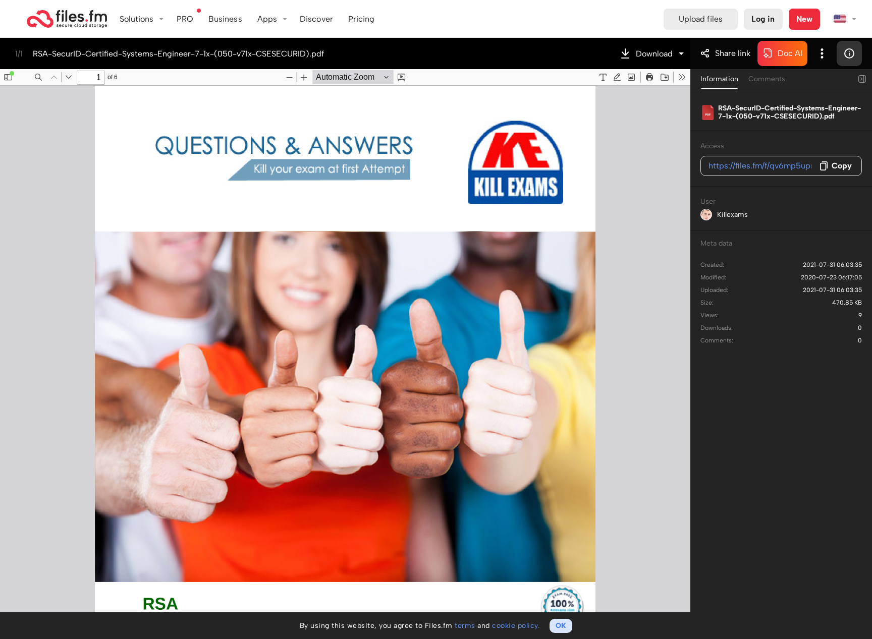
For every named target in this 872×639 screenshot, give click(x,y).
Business (225, 19)
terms (465, 625)
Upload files (701, 19)
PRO (185, 19)
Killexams (732, 214)
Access (712, 146)
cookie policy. (515, 625)
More (822, 53)
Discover (316, 19)
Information (719, 79)
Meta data (716, 243)
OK (561, 625)
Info (849, 53)
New (804, 19)
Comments (766, 79)
